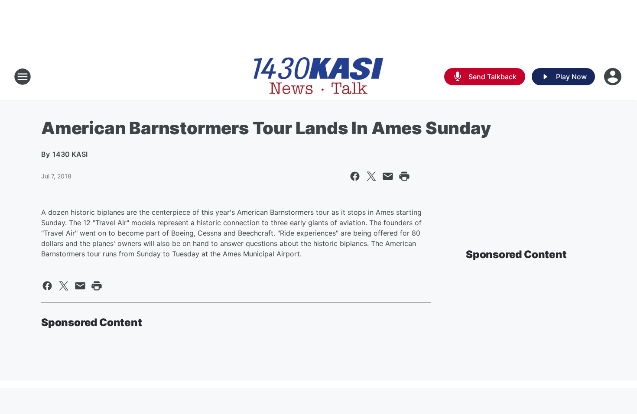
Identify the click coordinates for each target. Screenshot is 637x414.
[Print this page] (404, 176)
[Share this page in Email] (388, 176)
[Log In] (613, 76)
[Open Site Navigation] (22, 76)
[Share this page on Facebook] (355, 176)
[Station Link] (319, 76)
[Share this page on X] (371, 176)
